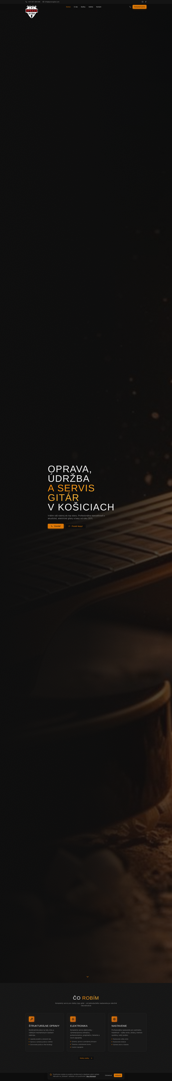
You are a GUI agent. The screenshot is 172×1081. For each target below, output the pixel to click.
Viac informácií (91, 1076)
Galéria (91, 7)
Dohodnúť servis (139, 7)
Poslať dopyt (77, 526)
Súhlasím (118, 1075)
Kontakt (98, 7)
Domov (68, 7)
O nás (76, 7)
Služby (83, 7)
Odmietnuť (108, 1075)
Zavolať (57, 526)
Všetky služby (84, 1058)
